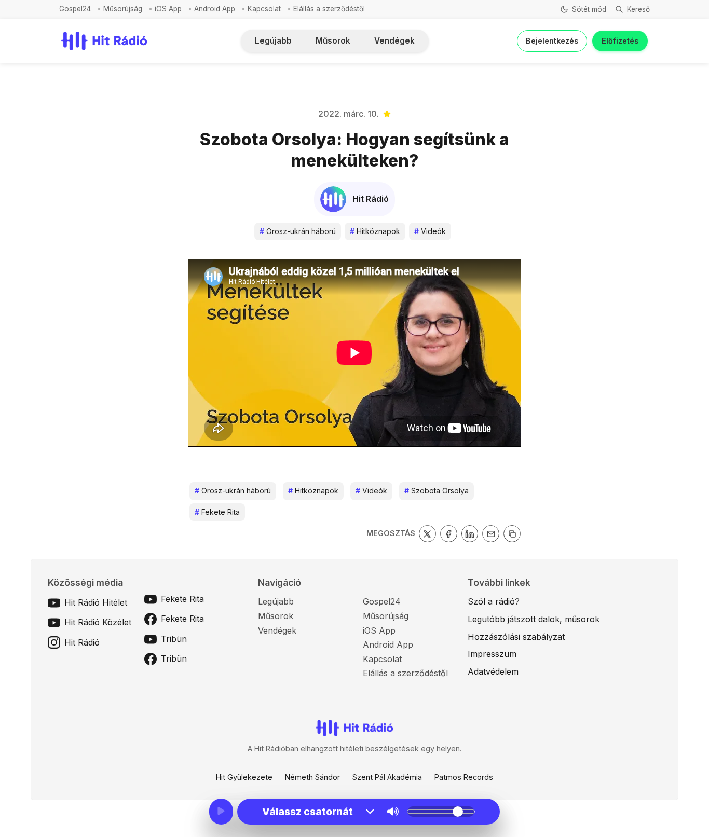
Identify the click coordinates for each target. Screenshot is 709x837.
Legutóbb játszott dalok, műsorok (533, 619)
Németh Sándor (312, 777)
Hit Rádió (82, 642)
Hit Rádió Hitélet (95, 602)
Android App (214, 9)
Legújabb (273, 41)
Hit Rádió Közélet (97, 622)
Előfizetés (620, 40)
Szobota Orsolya (436, 490)
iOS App (168, 9)
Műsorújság (122, 9)
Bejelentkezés (552, 40)
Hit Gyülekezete (244, 777)
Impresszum (492, 654)
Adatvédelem (493, 671)
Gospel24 (75, 9)
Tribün (174, 639)
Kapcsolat (264, 9)
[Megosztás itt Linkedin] (470, 533)
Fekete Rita (217, 511)
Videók (430, 231)
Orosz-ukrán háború (298, 231)
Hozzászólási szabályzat (516, 637)
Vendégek (394, 41)
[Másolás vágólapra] (512, 533)
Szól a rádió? (494, 601)
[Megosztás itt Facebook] (448, 533)
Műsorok (333, 41)
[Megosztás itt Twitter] (427, 533)
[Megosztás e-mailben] (490, 533)
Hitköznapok (375, 231)
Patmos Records (463, 777)
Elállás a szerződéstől (329, 9)
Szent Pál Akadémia (387, 777)
